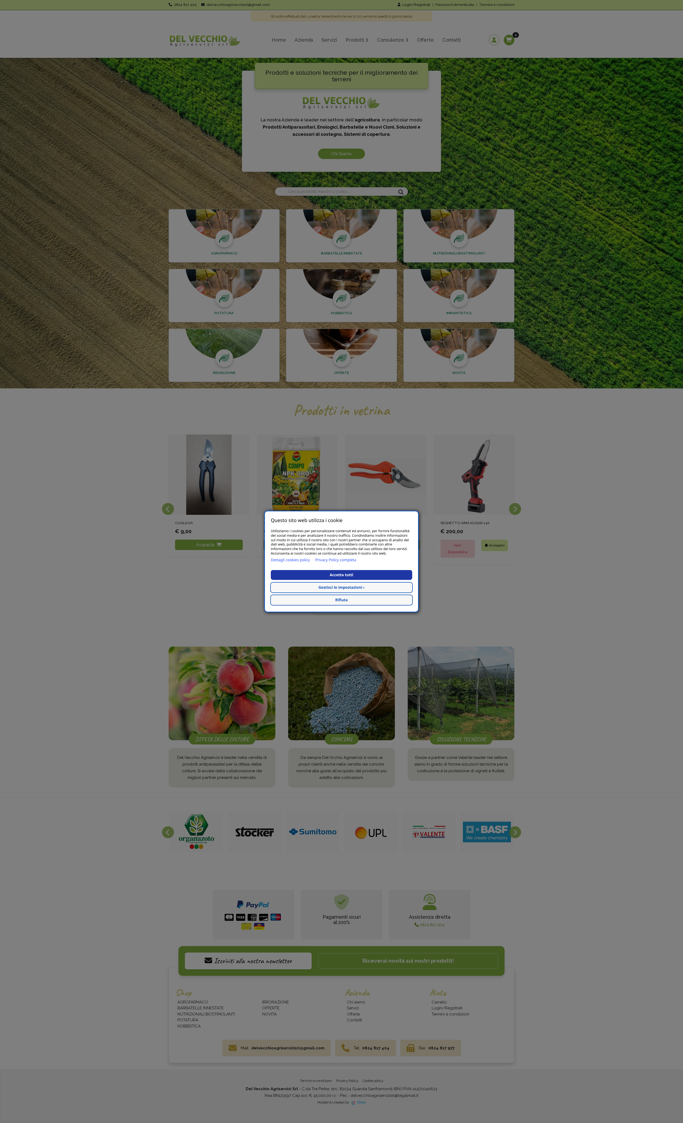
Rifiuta (341, 600)
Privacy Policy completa (335, 560)
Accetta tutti (341, 575)
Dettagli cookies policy (290, 560)
